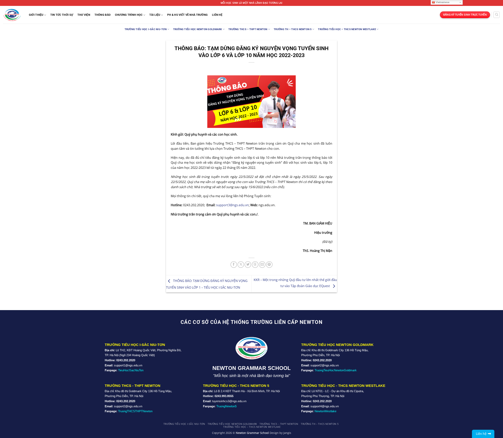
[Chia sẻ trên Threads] (255, 264)
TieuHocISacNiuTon (130, 370)
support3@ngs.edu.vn (232, 205)
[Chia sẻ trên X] (241, 264)
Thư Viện (83, 15)
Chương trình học (129, 15)
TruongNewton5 (226, 406)
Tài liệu (154, 15)
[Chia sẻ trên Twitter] (248, 264)
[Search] (496, 15)
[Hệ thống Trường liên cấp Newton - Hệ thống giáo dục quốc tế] (12, 14)
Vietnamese (442, 2)
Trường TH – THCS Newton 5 (292, 29)
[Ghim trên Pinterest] (269, 264)
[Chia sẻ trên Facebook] (233, 264)
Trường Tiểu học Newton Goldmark (197, 29)
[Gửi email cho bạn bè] (262, 264)
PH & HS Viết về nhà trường (187, 15)
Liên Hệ (217, 15)
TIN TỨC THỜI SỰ (61, 15)
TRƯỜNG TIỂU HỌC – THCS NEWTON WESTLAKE (347, 29)
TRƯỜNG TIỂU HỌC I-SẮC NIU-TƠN (146, 29)
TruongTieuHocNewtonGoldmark (336, 370)
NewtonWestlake (325, 411)
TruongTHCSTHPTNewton (135, 411)
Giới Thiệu (36, 15)
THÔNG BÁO (103, 15)
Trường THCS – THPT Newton (247, 29)
